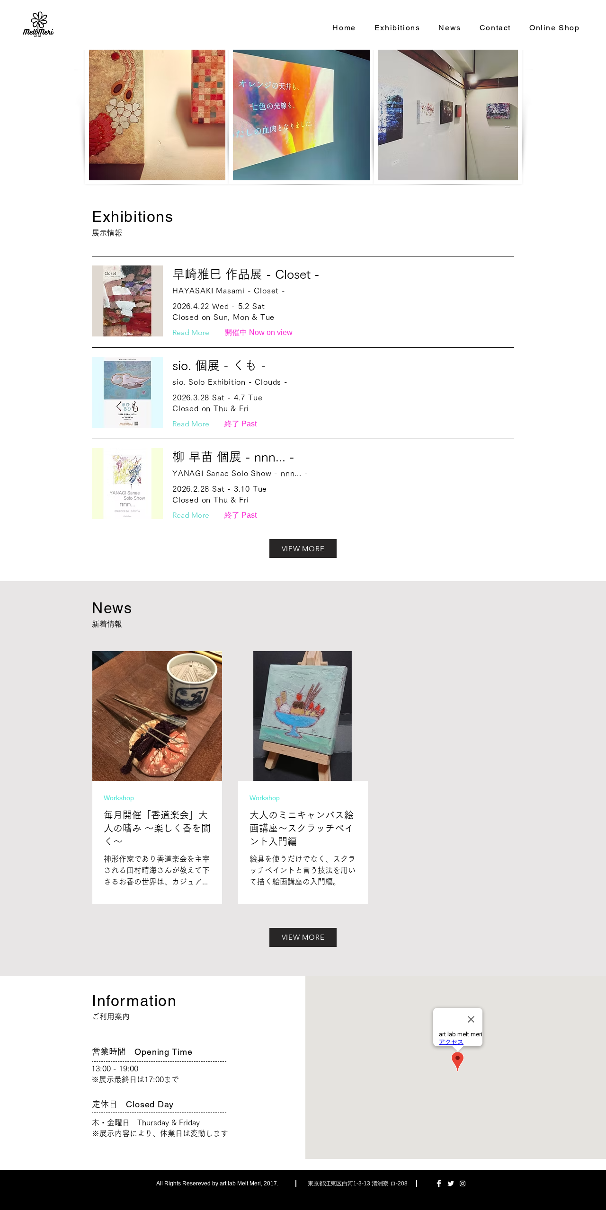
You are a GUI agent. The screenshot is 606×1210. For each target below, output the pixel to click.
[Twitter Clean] (450, 1183)
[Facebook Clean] (439, 1183)
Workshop (119, 798)
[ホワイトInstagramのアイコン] (462, 1183)
